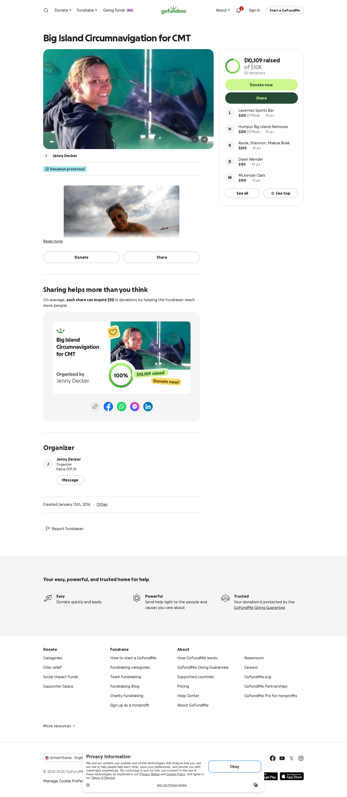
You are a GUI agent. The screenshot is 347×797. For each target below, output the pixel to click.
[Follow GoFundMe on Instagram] (301, 758)
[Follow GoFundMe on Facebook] (272, 758)
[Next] (204, 139)
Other (102, 504)
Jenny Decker (68, 459)
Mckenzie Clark (251, 175)
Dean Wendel (250, 159)
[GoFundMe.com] (173, 10)
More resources (57, 726)
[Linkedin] (148, 406)
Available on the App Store (292, 776)
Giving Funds (118, 10)
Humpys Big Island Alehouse (263, 126)
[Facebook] (108, 406)
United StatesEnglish (67, 758)
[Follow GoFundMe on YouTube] (282, 758)
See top (283, 193)
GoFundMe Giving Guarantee (259, 607)
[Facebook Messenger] (135, 406)
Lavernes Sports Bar (256, 110)
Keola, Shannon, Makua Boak (264, 143)
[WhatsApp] (121, 406)
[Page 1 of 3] (52, 141)
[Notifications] (238, 10)
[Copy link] (95, 406)
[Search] (46, 10)
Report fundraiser (68, 529)
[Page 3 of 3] (59, 141)
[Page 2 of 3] (56, 141)
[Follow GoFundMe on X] (291, 758)
